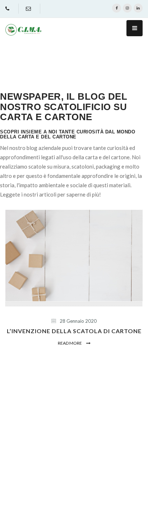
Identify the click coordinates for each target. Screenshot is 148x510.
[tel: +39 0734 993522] (8, 8)
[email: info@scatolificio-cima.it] (29, 8)
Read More (70, 343)
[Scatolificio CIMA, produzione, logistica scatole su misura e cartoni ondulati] (23, 30)
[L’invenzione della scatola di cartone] (74, 255)
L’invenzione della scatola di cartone (74, 330)
